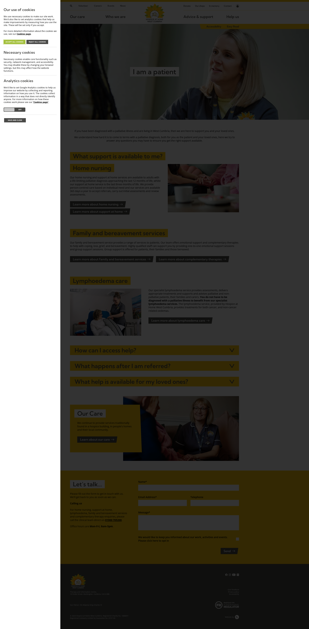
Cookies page (24, 34)
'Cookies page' (40, 102)
